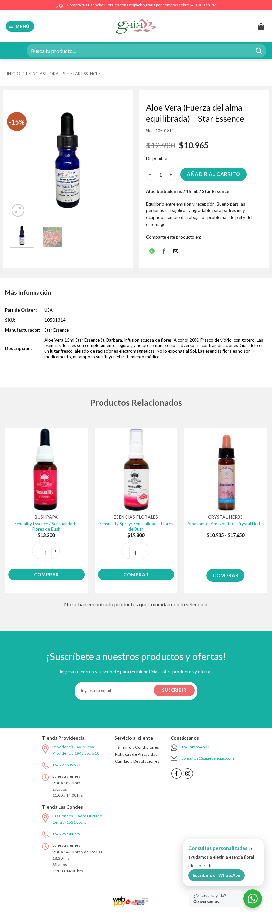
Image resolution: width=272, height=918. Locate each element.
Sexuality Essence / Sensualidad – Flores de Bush (46, 526)
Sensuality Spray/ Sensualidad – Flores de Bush (136, 526)
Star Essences (85, 73)
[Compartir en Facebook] (164, 251)
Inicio (13, 73)
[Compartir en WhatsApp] (151, 251)
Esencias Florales (45, 73)
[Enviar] (259, 50)
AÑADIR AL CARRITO (213, 174)
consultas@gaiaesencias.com (207, 758)
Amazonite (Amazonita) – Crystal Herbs (225, 523)
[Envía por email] (175, 251)
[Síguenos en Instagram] (188, 773)
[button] (20, 26)
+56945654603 (195, 746)
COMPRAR (46, 574)
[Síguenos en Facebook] (176, 773)
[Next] (115, 160)
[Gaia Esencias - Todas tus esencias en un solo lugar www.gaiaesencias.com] (136, 26)
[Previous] (21, 160)
